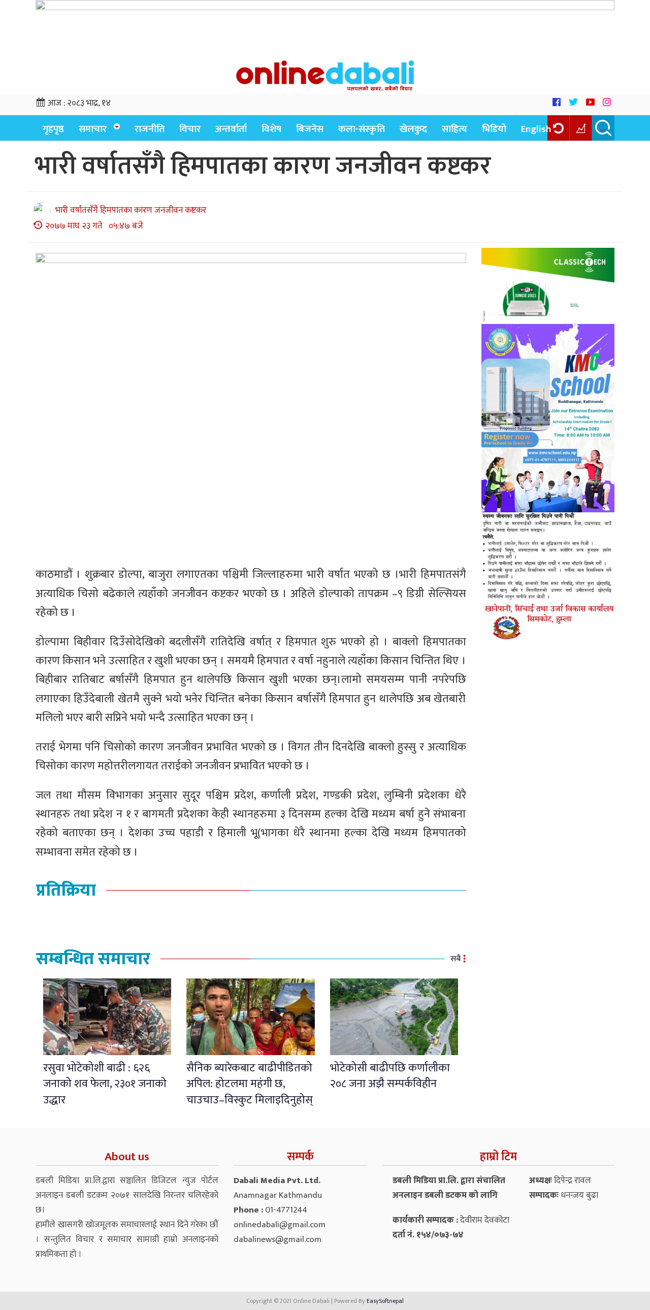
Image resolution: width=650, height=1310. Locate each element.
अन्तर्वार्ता (231, 129)
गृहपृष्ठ (53, 129)
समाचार (93, 129)
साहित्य (454, 129)
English (536, 129)
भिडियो (494, 129)
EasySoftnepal (385, 1301)
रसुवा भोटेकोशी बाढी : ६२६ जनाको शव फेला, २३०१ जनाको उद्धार (105, 1084)
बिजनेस (309, 129)
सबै (455, 959)
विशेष (271, 129)
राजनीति (150, 129)
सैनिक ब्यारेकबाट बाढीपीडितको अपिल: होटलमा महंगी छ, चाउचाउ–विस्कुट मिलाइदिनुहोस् (249, 1084)
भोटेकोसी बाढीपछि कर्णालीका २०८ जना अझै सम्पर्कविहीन (390, 1076)
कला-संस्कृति (361, 129)
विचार (190, 129)
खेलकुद (413, 129)
